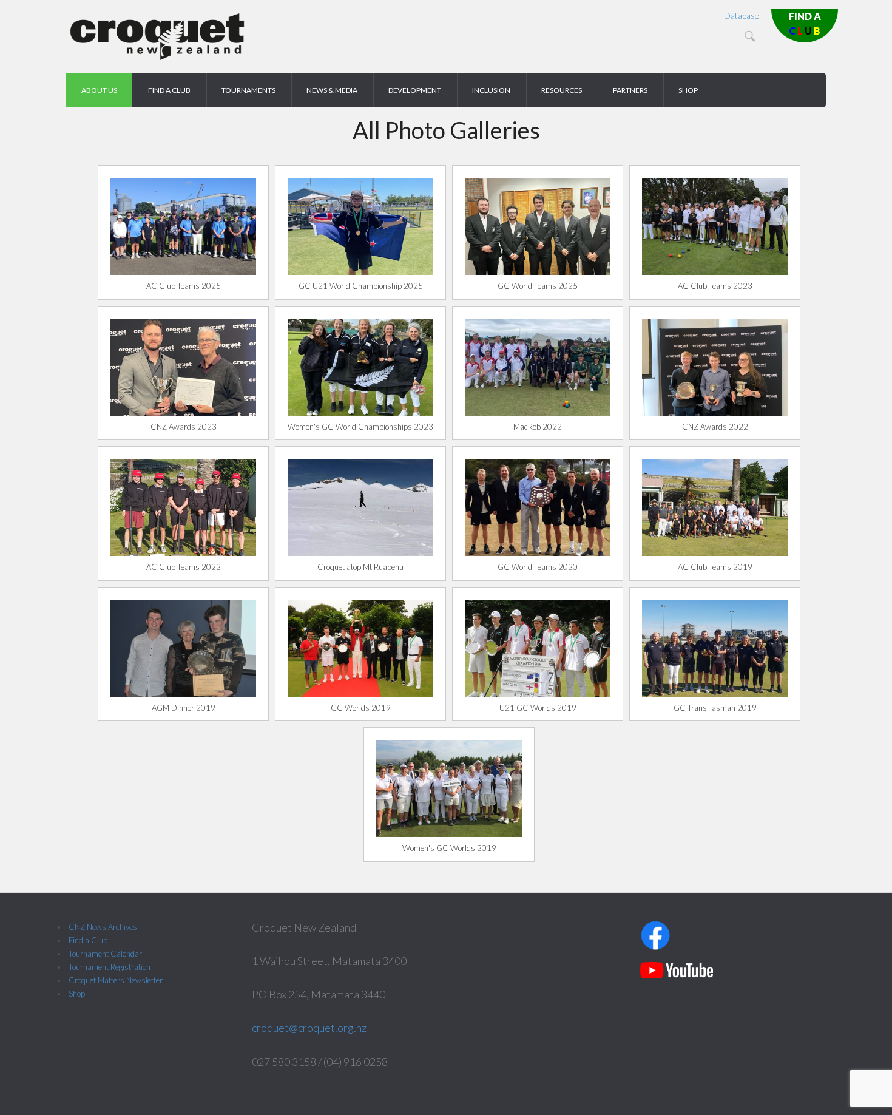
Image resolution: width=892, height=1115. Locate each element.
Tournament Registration (109, 967)
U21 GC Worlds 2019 (537, 708)
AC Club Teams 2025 (183, 286)
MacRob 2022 (537, 427)
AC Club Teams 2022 (183, 567)
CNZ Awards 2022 (715, 427)
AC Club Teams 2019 (715, 567)
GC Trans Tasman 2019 (715, 708)
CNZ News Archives (103, 927)
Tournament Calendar (105, 953)
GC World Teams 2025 (538, 286)
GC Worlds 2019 (361, 708)
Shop (77, 993)
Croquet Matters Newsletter (116, 980)
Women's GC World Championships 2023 (360, 427)
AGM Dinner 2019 (183, 708)
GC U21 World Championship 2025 (361, 286)
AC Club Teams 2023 (715, 286)
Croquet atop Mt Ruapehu (360, 567)
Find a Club (88, 940)
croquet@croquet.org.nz (309, 1027)
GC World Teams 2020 (538, 567)
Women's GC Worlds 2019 (449, 848)
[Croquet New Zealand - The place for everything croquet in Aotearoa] (157, 58)
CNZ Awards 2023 (183, 427)
